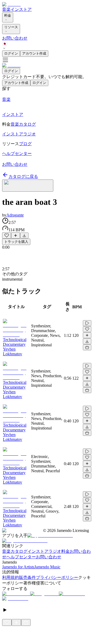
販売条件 (27, 577)
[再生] (87, 323)
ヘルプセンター (21, 557)
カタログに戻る (23, 176)
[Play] (27, 186)
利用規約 (10, 577)
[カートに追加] (87, 347)
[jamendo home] (11, 4)
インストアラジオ (44, 551)
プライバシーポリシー (57, 577)
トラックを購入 (16, 242)
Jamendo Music (47, 567)
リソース (11, 27)
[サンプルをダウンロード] (24, 235)
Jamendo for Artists (18, 567)
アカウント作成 (34, 53)
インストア (21, 9)
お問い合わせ (14, 38)
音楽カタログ (14, 551)
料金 (7, 15)
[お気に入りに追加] (6, 235)
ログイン (11, 53)
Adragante (15, 215)
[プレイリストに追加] (15, 235)
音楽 (6, 9)
